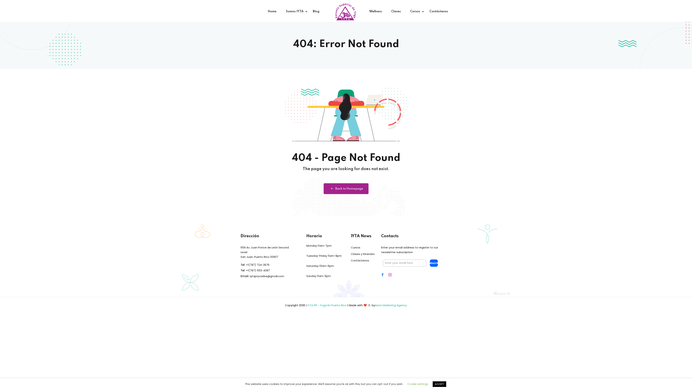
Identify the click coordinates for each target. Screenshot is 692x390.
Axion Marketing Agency (391, 305)
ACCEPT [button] (439, 384)
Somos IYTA (294, 11)
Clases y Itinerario (363, 254)
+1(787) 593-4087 (258, 270)
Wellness (375, 11)
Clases (396, 11)
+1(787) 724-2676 (257, 265)
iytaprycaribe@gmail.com (267, 276)
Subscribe (434, 263)
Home (272, 11)
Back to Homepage (349, 188)
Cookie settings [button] (417, 384)
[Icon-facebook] (382, 275)
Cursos (415, 11)
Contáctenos (438, 11)
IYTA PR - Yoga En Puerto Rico (327, 305)
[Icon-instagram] (390, 275)
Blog (316, 11)
